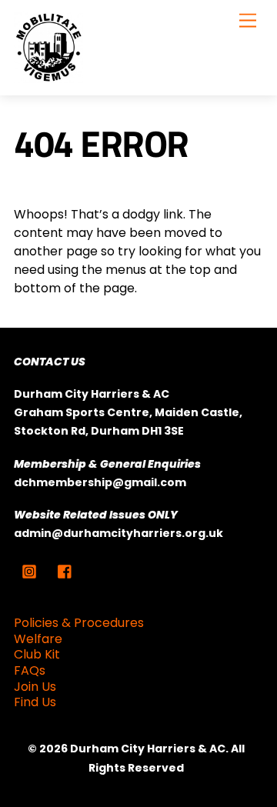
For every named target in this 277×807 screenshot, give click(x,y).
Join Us (35, 686)
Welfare (38, 639)
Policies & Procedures (79, 623)
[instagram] (29, 571)
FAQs (29, 670)
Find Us (35, 702)
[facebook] (65, 571)
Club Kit (37, 654)
